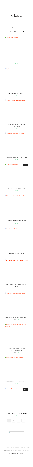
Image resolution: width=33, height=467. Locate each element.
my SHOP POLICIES (22, 450)
